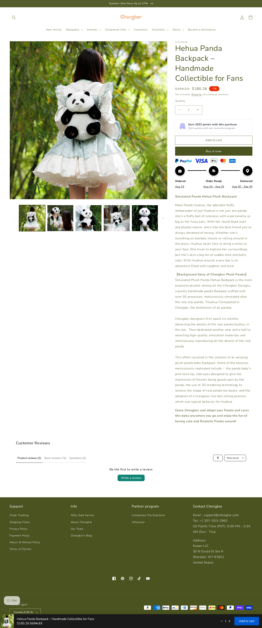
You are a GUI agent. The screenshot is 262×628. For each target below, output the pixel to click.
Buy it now (214, 151)
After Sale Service (82, 515)
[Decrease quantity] (222, 621)
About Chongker (81, 522)
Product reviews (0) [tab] (29, 457)
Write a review (131, 478)
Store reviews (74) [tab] (55, 457)
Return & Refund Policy (25, 542)
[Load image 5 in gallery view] (145, 218)
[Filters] (218, 458)
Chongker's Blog (81, 535)
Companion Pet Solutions (148, 515)
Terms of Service (20, 549)
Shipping (196, 94)
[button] (14, 17)
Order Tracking (19, 515)
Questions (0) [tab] (77, 457)
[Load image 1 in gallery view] (32, 218)
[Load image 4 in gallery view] (117, 218)
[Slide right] (163, 218)
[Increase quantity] (229, 621)
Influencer (138, 522)
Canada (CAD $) (23, 612)
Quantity (180, 101)
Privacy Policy (18, 529)
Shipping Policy (20, 522)
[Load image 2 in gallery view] (60, 218)
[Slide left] (14, 218)
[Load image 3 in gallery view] (88, 218)
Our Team (77, 529)
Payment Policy (20, 535)
